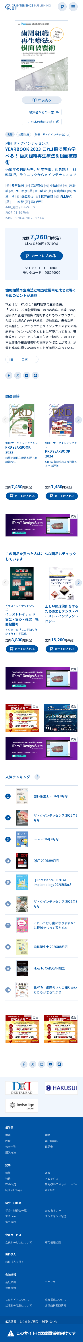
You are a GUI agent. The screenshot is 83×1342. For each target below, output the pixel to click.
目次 (24, 359)
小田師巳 (56, 185)
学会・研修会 (13, 1203)
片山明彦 (21, 191)
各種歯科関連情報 (55, 1305)
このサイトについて (17, 1299)
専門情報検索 (53, 1242)
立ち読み (44, 100)
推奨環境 (10, 1321)
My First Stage (13, 1190)
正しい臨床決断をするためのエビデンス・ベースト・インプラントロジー (61, 613)
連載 (47, 1172)
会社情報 (10, 1274)
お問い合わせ (50, 1321)
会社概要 (10, 1282)
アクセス (50, 1282)
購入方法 (10, 1152)
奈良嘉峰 (60, 191)
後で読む (50, 1190)
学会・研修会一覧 (16, 1210)
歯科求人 (10, 1254)
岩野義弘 (37, 185)
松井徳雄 (47, 196)
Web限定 (10, 1184)
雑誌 (47, 1135)
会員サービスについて (18, 1242)
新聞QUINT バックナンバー (61, 1184)
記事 (8, 1165)
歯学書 (9, 1127)
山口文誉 (18, 201)
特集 (8, 1178)
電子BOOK (51, 1141)
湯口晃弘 (37, 201)
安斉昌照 (18, 185)
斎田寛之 (41, 191)
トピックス (51, 1178)
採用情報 (10, 1288)
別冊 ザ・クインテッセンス (52, 134)
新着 (8, 1172)
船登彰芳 (27, 196)
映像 (8, 1141)
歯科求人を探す (14, 1261)
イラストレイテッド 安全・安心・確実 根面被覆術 (22, 619)
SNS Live (10, 1216)
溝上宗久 (66, 196)
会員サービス (13, 1235)
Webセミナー (53, 1210)
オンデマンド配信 (55, 1216)
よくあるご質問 (28, 1321)
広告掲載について (55, 1299)
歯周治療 (23, 134)
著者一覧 (10, 1146)
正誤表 (49, 1146)
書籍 (10, 134)
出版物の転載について (18, 1305)
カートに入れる (43, 256)
